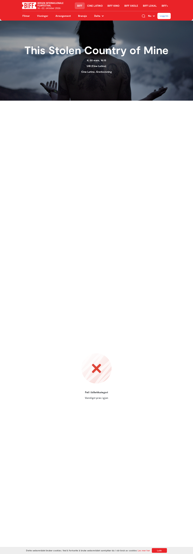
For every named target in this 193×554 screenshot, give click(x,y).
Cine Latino (95, 5)
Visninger (42, 15)
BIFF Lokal (150, 5)
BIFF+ (165, 5)
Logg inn (164, 16)
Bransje (82, 15)
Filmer (26, 15)
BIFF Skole (131, 5)
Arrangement (63, 15)
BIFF (79, 5)
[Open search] (143, 16)
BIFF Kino (113, 5)
